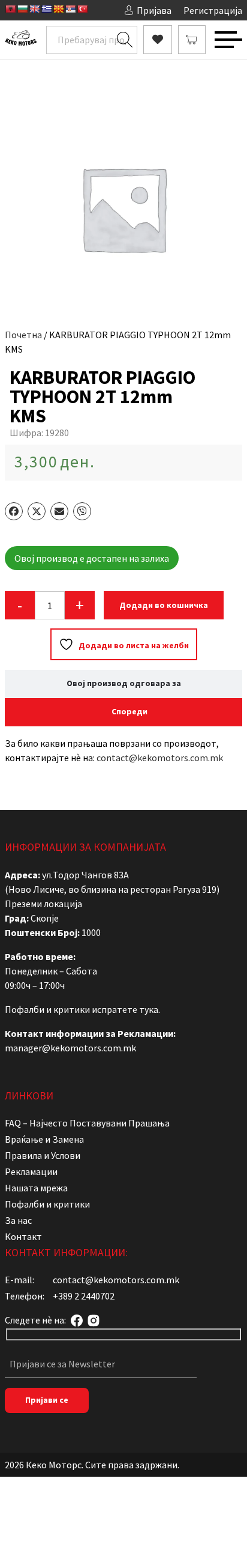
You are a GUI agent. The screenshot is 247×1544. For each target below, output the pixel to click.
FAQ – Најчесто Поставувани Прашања (87, 1123)
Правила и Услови (42, 1155)
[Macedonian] (58, 9)
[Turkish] (82, 9)
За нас (18, 1220)
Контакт (23, 1236)
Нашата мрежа (36, 1188)
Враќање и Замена (44, 1139)
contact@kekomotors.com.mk (160, 758)
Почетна (23, 335)
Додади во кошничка (163, 605)
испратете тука (125, 1009)
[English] (34, 9)
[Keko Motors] (21, 39)
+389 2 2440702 (84, 1296)
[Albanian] (10, 9)
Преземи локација (43, 904)
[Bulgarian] (22, 9)
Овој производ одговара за (124, 683)
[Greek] (46, 9)
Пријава (154, 10)
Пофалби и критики (47, 1204)
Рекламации (31, 1172)
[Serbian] (70, 9)
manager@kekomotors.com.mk (70, 1048)
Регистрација (212, 10)
